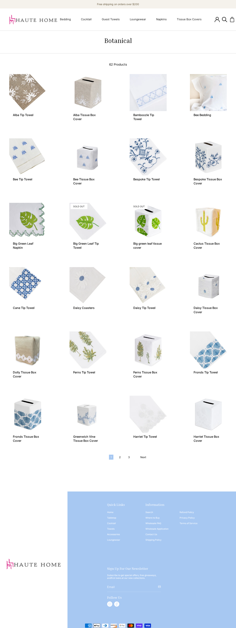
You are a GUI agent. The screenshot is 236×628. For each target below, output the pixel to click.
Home (110, 512)
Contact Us (151, 534)
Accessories (113, 534)
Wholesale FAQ (153, 523)
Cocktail (111, 523)
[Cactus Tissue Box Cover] (208, 221)
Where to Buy (152, 517)
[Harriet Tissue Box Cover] (208, 414)
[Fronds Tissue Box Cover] (27, 414)
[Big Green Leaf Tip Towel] (88, 221)
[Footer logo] (33, 564)
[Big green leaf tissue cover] (148, 221)
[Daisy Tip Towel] (148, 285)
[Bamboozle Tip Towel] (148, 92)
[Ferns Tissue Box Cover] (148, 349)
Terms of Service (188, 523)
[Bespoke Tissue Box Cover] (208, 156)
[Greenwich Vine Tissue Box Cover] (88, 414)
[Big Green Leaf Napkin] (27, 221)
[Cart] (232, 19)
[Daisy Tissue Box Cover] (208, 285)
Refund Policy (187, 512)
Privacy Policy (187, 517)
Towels (110, 528)
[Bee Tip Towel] (27, 156)
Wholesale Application (157, 528)
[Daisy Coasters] (88, 285)
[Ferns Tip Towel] (88, 349)
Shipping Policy (153, 539)
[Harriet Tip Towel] (148, 414)
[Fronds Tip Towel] (208, 349)
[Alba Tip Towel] (27, 92)
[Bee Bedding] (208, 92)
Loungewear (113, 539)
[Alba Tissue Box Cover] (88, 92)
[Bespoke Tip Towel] (148, 156)
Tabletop (111, 517)
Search (149, 512)
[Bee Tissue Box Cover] (88, 156)
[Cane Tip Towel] (27, 285)
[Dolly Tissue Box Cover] (27, 349)
